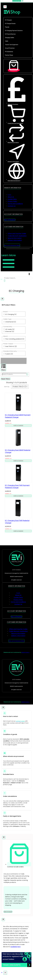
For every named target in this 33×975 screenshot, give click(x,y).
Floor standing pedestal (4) (14, 339)
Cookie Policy (12, 199)
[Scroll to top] (1, 973)
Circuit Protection (10, 48)
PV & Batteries (9, 51)
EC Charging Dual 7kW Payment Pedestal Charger (17, 486)
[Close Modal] (5, 6)
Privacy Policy (12, 201)
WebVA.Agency (25, 652)
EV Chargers (8, 20)
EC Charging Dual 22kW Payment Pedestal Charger (17, 416)
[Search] (4, 280)
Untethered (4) (10, 322)
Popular (7, 27)
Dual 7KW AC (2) (11, 346)
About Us (11, 197)
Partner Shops (9, 55)
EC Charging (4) (10, 314)
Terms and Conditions (15, 204)
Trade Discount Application (17, 236)
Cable (6, 41)
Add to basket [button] (18, 425)
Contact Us (11, 206)
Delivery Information (15, 240)
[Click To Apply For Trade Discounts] (16, 967)
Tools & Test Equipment (11, 44)
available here (16, 947)
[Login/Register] (25, 274)
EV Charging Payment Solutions (14, 30)
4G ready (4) (9, 329)
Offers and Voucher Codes (17, 233)
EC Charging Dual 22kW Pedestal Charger (17, 451)
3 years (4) (9, 354)
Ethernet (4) (9, 331)
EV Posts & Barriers (10, 34)
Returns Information (15, 238)
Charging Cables (9, 37)
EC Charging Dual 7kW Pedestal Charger (17, 522)
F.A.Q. (9, 195)
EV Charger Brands (10, 23)
